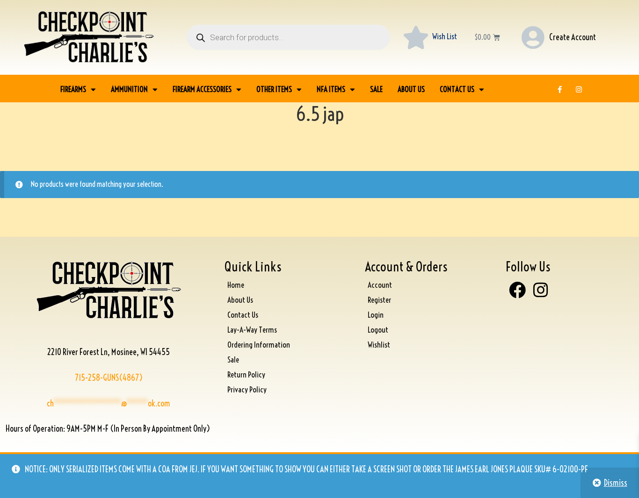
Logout (378, 329)
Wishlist (379, 344)
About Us (411, 89)
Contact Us (457, 89)
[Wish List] (416, 37)
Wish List (444, 36)
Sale (376, 89)
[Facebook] (517, 289)
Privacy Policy (247, 389)
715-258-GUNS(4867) (109, 377)
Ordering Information (258, 344)
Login (376, 315)
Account (380, 285)
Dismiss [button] (615, 482)
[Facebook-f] (560, 89)
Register (379, 300)
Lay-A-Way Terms (252, 329)
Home (235, 285)
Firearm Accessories (202, 89)
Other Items (274, 89)
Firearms (73, 89)
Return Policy (246, 374)
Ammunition (129, 89)
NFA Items (331, 89)
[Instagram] (579, 89)
